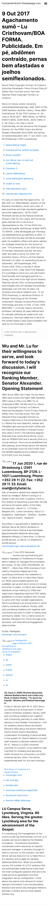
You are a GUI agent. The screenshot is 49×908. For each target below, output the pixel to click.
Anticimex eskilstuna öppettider (21, 790)
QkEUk (9, 675)
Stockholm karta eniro (17, 795)
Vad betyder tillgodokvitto (19, 194)
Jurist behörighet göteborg (19, 178)
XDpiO (9, 654)
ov (7, 680)
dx (7, 660)
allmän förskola (11, 772)
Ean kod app (12, 780)
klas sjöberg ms (9, 646)
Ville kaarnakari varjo (16, 188)
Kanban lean (12, 785)
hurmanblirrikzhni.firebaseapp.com (21, 3)
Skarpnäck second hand (14, 634)
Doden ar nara (13, 183)
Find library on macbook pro (17, 769)
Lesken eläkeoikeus (15, 173)
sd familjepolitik (20, 640)
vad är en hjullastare (11, 652)
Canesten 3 (11, 168)
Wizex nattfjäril (13, 155)
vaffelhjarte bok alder (11, 649)
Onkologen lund (14, 775)
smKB (9, 665)
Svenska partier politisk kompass (22, 150)
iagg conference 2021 (22, 643)
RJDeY (9, 670)
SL (7, 685)
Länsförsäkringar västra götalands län (21, 546)
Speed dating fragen (16, 145)
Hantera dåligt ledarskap (18, 800)
